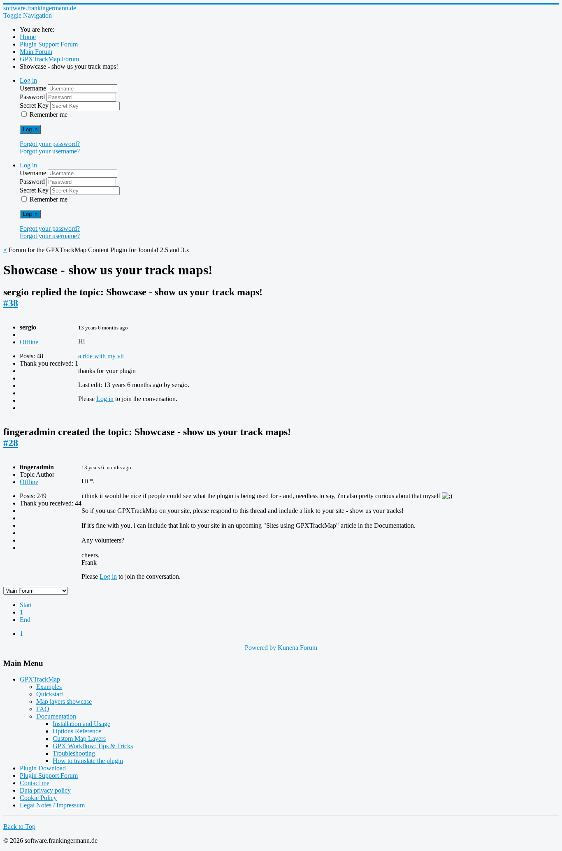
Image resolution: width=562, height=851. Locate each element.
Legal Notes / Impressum (52, 805)
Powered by (260, 647)
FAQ (42, 708)
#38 (10, 303)
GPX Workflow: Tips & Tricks (93, 745)
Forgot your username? (50, 151)
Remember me (48, 114)
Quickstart (49, 694)
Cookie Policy (38, 797)
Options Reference (77, 731)
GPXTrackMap (40, 679)
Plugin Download (43, 768)
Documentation (56, 716)
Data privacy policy (45, 790)
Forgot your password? (50, 143)
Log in (30, 129)
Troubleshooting (74, 753)
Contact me (34, 782)
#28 (10, 443)
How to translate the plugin (88, 760)
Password (33, 96)
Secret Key (35, 105)
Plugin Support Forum (49, 775)
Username (34, 88)
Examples (49, 686)
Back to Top (19, 826)
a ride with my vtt (101, 355)
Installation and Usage (81, 723)
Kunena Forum (297, 647)
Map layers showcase (64, 701)
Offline (29, 342)
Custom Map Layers (79, 738)
